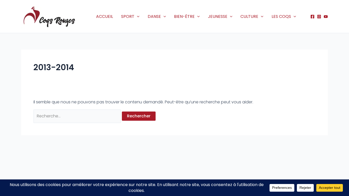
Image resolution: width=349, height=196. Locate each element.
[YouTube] (326, 17)
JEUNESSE (217, 16)
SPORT (127, 16)
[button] (136, 16)
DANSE (154, 16)
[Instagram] (319, 17)
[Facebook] (312, 17)
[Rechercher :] (77, 116)
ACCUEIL (104, 16)
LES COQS (281, 16)
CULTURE (249, 16)
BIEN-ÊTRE (184, 16)
